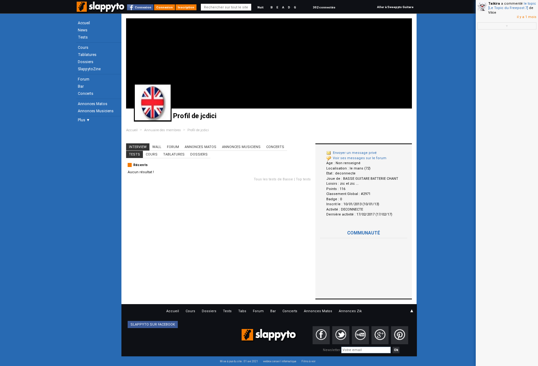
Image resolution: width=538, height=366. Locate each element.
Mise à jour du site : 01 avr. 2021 (239, 361)
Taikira (494, 4)
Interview (138, 147)
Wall (156, 147)
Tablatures (87, 55)
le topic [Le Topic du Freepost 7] (512, 6)
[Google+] (380, 335)
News (82, 30)
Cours (83, 47)
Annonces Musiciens (96, 111)
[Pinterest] (399, 335)
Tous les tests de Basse (273, 179)
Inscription (186, 7)
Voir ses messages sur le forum (359, 158)
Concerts (85, 93)
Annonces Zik (350, 311)
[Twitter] (340, 335)
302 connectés (324, 7)
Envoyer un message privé (355, 153)
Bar (81, 86)
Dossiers (85, 62)
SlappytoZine (89, 69)
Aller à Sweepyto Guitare (395, 7)
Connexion (143, 7)
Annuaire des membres (162, 130)
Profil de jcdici (198, 130)
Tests (83, 37)
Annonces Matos (92, 104)
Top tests (303, 179)
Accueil (84, 23)
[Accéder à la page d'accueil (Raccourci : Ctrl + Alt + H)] (101, 10)
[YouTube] (360, 335)
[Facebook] (321, 335)
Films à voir (308, 361)
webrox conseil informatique (279, 361)
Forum (83, 79)
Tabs (242, 311)
